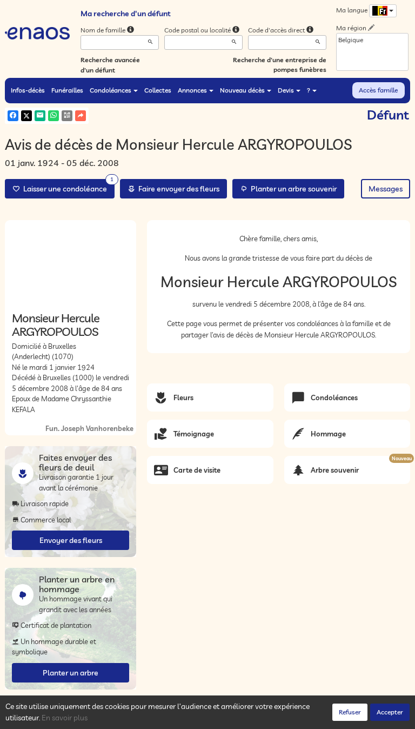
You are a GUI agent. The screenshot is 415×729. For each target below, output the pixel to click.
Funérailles (67, 90)
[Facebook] (13, 115)
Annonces (192, 90)
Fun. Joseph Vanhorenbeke (89, 428)
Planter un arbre (70, 673)
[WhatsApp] (53, 115)
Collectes (157, 90)
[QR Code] (67, 115)
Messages (386, 189)
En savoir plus (65, 718)
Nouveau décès (242, 90)
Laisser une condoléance (66, 186)
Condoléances (110, 90)
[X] (26, 115)
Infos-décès (28, 90)
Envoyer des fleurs (70, 540)
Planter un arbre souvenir (292, 189)
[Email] (40, 115)
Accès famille (378, 90)
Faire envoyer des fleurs (177, 189)
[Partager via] (80, 115)
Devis (286, 90)
